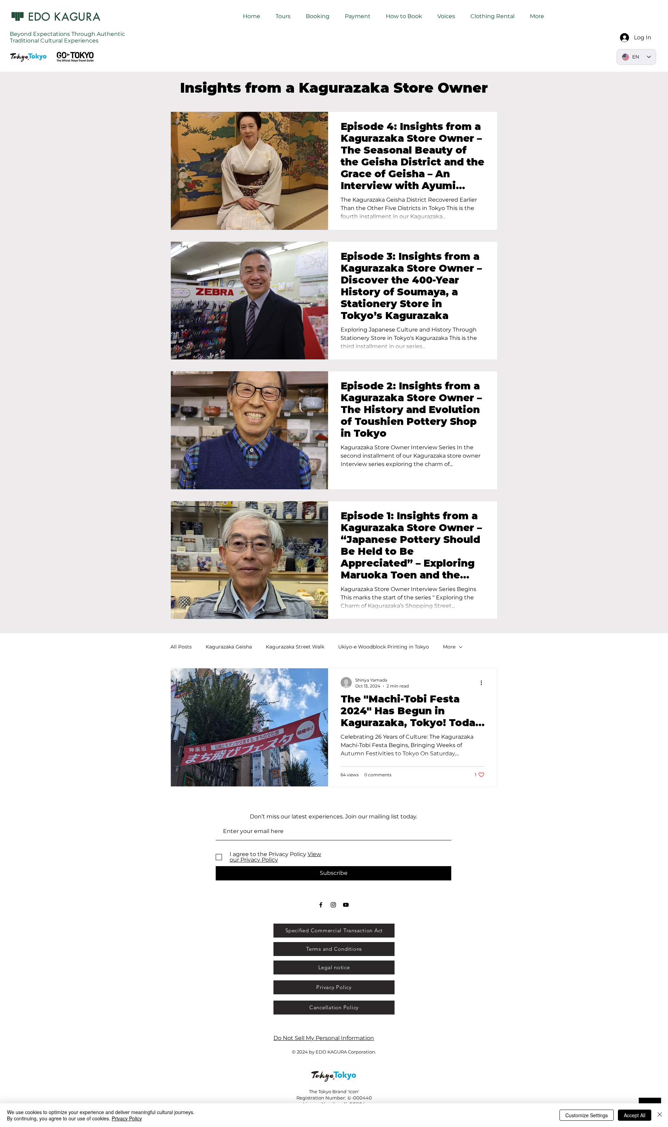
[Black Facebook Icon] (320, 904)
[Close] (659, 1115)
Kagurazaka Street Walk (295, 647)
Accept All (634, 1115)
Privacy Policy (127, 1118)
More (449, 647)
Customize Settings (586, 1115)
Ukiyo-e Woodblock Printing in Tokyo (383, 647)
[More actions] (483, 682)
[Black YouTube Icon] (345, 904)
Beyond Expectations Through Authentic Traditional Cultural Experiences (67, 37)
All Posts (181, 647)
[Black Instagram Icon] (333, 904)
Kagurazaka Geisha (229, 647)
